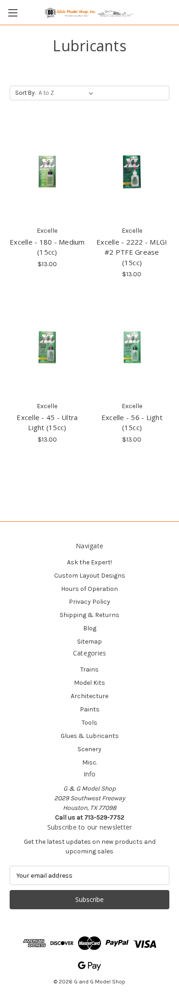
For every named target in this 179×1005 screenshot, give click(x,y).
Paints (90, 709)
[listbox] (67, 93)
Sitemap (89, 641)
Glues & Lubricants (90, 736)
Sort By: (25, 92)
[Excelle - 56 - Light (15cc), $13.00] (132, 347)
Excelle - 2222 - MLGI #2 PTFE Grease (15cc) (131, 252)
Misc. (89, 762)
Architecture (89, 696)
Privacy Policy (89, 602)
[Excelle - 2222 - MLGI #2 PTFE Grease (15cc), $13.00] (132, 171)
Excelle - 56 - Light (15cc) (131, 422)
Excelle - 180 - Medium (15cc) (47, 247)
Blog (89, 628)
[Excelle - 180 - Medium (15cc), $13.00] (47, 171)
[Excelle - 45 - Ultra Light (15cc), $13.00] (47, 347)
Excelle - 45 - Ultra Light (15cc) (47, 422)
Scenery (89, 749)
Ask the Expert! (89, 562)
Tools (89, 722)
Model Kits (89, 683)
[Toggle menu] (12, 12)
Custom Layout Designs (89, 575)
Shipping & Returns (89, 615)
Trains (89, 669)
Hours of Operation (89, 589)
